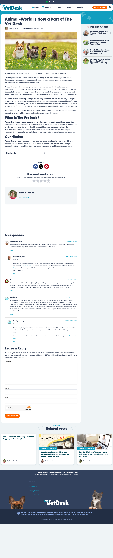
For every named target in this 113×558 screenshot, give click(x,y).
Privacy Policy (34, 491)
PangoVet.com (26, 266)
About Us (48, 7)
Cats (59, 7)
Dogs (69, 7)
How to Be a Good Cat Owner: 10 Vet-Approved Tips (100, 33)
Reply (11, 250)
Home (36, 7)
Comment (8, 362)
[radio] (34, 181)
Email (7, 397)
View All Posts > (24, 198)
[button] (35, 166)
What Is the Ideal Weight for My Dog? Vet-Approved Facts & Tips (100, 61)
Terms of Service (34, 495)
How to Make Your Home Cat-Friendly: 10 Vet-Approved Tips (100, 51)
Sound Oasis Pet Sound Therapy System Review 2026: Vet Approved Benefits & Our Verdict (55, 454)
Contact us (33, 487)
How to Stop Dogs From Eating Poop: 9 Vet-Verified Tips (99, 42)
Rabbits (80, 7)
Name (7, 388)
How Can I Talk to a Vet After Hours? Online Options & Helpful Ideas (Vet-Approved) (93, 454)
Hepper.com (17, 268)
